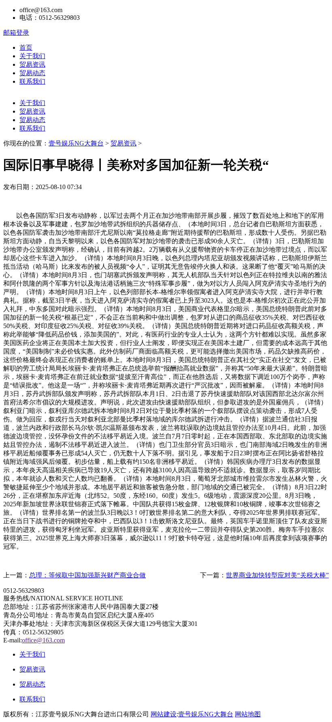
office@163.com (43, 640)
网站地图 (248, 714)
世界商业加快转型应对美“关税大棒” (277, 575)
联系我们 (32, 81)
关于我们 (32, 56)
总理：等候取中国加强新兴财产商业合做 (87, 575)
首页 (25, 47)
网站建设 (164, 714)
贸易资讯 (32, 64)
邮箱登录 (16, 32)
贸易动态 (32, 72)
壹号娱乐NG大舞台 (76, 143)
